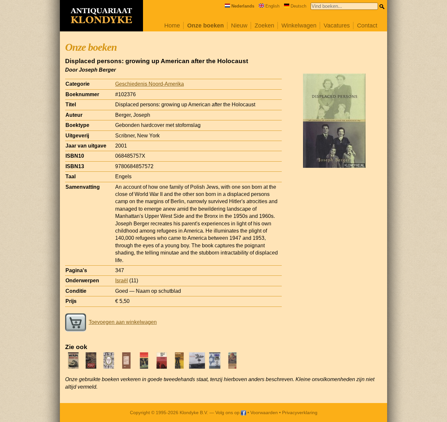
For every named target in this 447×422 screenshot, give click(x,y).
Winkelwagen (298, 25)
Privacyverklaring (299, 412)
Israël (121, 280)
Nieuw (239, 25)
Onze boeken (205, 25)
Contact (367, 25)
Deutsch (298, 6)
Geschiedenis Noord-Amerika (149, 84)
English (272, 6)
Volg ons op (228, 412)
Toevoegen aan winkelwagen (123, 322)
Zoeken (264, 25)
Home (172, 25)
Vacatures (337, 25)
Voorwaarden (264, 412)
